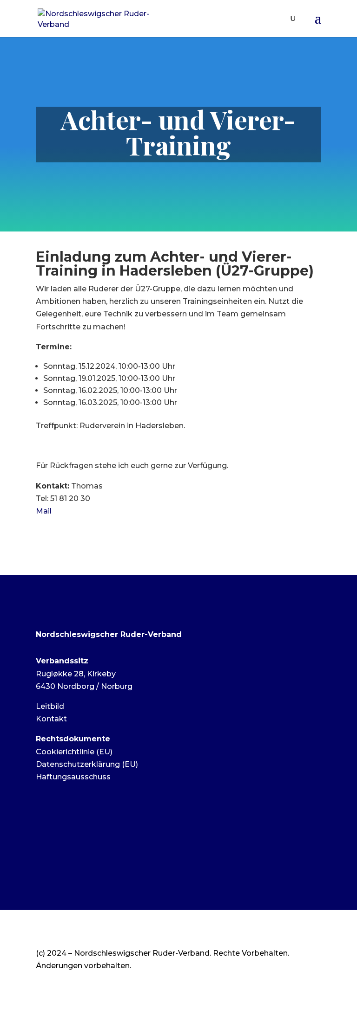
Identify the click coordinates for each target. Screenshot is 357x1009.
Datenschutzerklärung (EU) (87, 764)
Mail (44, 511)
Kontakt (51, 718)
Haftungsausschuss (73, 776)
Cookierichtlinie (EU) (74, 751)
